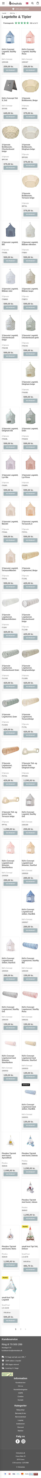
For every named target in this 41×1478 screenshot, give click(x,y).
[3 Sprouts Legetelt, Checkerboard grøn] (30, 323)
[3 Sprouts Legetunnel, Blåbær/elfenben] (10, 602)
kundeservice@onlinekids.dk (12, 1350)
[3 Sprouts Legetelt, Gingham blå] (10, 416)
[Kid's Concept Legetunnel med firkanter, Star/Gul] (30, 1043)
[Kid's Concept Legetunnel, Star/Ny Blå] (30, 946)
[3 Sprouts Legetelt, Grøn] (30, 416)
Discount (20, 1427)
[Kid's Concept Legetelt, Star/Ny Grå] (30, 799)
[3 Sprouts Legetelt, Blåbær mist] (10, 276)
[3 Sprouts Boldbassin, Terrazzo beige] (30, 181)
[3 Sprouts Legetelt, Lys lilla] (10, 462)
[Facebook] (18, 1441)
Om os (20, 1386)
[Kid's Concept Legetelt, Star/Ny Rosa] (30, 37)
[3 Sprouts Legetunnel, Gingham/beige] (30, 653)
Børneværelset (20, 1417)
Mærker (20, 1431)
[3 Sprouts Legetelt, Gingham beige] (30, 369)
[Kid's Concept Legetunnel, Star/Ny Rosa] (30, 994)
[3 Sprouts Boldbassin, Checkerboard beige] (10, 132)
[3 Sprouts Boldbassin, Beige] (30, 86)
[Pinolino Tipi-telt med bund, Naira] (10, 1234)
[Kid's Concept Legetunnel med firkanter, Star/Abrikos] (10, 1043)
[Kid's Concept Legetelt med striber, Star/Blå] (30, 897)
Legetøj (20, 1420)
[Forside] (15, 3)
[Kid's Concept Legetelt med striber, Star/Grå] (10, 946)
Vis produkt (10, 70)
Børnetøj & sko (20, 1413)
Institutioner (20, 1424)
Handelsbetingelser (20, 1389)
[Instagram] (23, 1441)
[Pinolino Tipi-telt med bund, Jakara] (30, 1187)
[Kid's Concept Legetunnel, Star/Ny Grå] (10, 994)
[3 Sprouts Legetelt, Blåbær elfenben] (30, 230)
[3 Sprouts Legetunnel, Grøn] (10, 702)
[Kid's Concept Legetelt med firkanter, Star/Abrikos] (10, 848)
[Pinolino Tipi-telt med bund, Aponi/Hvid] (10, 1141)
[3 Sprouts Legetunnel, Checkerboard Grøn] (10, 653)
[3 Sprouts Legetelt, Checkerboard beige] (10, 323)
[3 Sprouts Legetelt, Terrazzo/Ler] (30, 509)
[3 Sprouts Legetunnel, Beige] (30, 556)
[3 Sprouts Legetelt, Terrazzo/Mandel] (10, 556)
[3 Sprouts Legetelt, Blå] (10, 230)
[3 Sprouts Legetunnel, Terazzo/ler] (10, 751)
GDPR (20, 1393)
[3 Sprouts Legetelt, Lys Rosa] (30, 462)
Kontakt (20, 1400)
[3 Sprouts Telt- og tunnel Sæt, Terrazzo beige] (10, 799)
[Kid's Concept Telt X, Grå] (10, 86)
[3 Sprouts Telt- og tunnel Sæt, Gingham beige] (30, 751)
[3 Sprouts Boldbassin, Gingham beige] (30, 132)
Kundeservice (20, 1382)
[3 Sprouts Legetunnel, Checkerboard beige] (30, 602)
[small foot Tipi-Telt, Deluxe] (30, 1234)
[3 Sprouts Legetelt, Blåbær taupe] (30, 276)
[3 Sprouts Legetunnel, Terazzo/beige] (30, 702)
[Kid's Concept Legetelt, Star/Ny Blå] (10, 37)
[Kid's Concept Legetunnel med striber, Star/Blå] (30, 1092)
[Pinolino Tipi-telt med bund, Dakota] (30, 1141)
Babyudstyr (21, 1410)
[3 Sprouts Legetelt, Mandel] (10, 509)
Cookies (20, 1396)
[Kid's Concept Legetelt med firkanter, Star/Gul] (30, 848)
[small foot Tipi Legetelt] (10, 1285)
